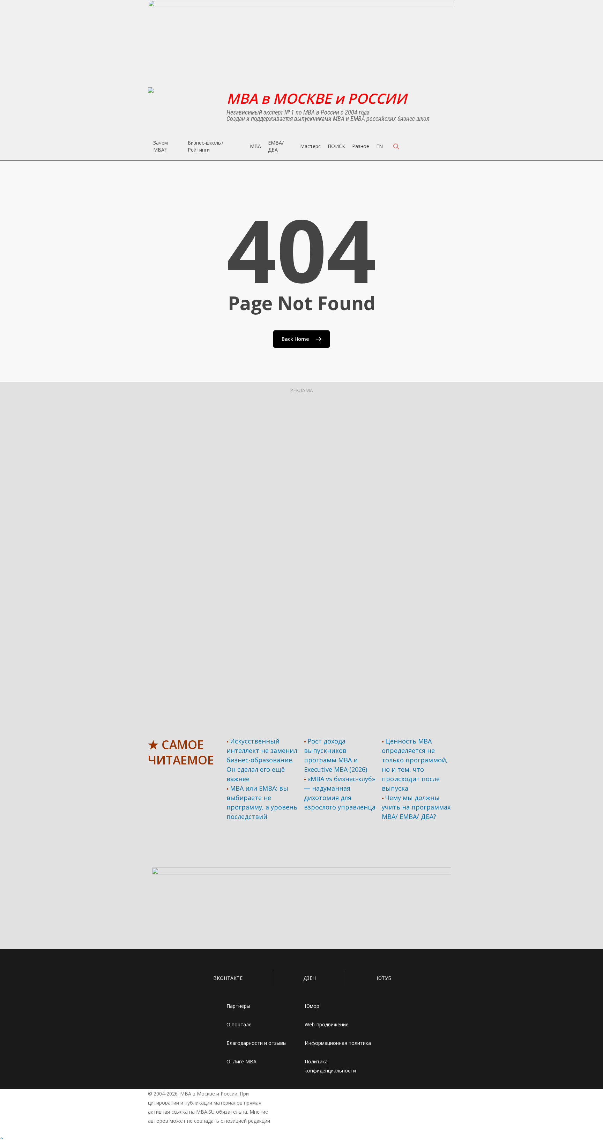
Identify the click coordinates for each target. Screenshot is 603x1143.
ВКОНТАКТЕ (228, 978)
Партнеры (238, 1006)
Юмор (312, 1006)
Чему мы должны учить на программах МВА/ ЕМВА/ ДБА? (416, 807)
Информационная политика (338, 1043)
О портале (239, 1024)
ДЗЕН (309, 978)
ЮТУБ (384, 978)
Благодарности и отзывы (256, 1043)
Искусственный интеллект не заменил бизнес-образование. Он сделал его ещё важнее (261, 760)
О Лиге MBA (241, 1061)
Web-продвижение (327, 1024)
